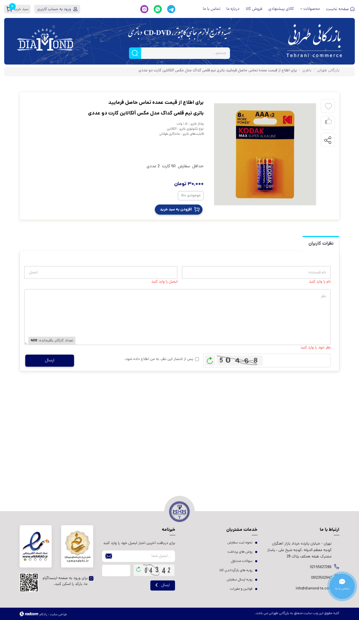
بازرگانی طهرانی (328, 71)
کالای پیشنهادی (281, 9)
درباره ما (233, 9)
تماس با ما (211, 9)
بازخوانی (210, 359)
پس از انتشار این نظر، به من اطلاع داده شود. (158, 359)
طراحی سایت (58, 614)
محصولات (311, 9)
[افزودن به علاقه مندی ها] (328, 106)
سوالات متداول (241, 561)
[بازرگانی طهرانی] (314, 41)
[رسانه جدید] (265, 154)
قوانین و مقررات (241, 589)
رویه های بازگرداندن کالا (235, 570)
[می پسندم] (328, 123)
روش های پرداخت (239, 552)
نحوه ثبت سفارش (239, 542)
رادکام (43, 614)
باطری (306, 71)
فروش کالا (254, 9)
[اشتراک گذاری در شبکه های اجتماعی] (327, 140)
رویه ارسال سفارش (239, 579)
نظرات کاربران (321, 243)
